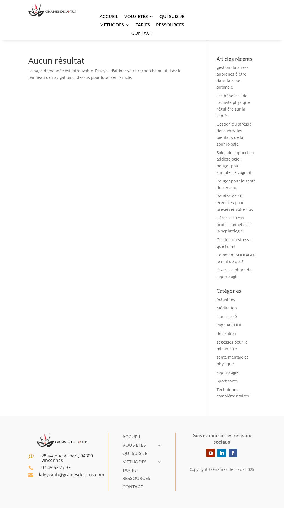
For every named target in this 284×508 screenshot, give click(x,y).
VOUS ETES (136, 17)
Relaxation (226, 333)
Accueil (109, 17)
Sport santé (227, 381)
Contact (141, 33)
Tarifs (143, 25)
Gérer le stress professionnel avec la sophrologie (234, 224)
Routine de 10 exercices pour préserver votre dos (235, 202)
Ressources (170, 25)
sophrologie (228, 372)
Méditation (227, 308)
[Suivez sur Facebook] (233, 453)
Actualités (226, 299)
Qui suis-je (171, 17)
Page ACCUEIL (229, 324)
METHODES (112, 25)
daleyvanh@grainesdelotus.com (70, 475)
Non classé (227, 316)
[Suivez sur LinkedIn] (221, 453)
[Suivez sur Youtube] (210, 453)
